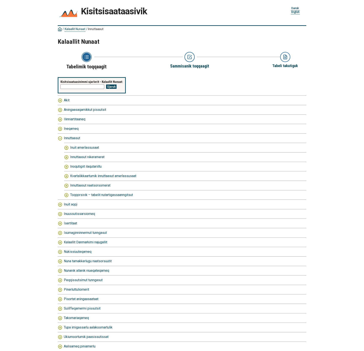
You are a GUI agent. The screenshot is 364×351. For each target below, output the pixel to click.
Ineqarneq (71, 129)
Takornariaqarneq (76, 318)
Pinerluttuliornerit (76, 289)
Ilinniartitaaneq (74, 119)
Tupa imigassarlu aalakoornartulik (88, 327)
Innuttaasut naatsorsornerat (90, 185)
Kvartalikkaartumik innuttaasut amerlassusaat (103, 176)
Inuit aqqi (70, 204)
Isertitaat (70, 223)
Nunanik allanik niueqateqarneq (86, 271)
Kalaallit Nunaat (75, 29)
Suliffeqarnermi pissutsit (82, 308)
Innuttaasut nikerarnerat (87, 157)
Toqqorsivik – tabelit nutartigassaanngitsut (101, 195)
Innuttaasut (72, 138)
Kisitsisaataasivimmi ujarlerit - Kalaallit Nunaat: (91, 82)
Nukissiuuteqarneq (77, 252)
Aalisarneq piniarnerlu (79, 346)
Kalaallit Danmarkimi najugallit (85, 242)
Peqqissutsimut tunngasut (83, 280)
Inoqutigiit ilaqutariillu (86, 166)
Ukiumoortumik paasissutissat (86, 337)
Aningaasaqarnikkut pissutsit (85, 110)
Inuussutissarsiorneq (79, 214)
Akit (67, 100)
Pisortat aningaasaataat (81, 299)
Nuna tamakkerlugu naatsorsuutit (88, 261)
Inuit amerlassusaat (84, 148)
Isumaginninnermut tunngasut (85, 233)
